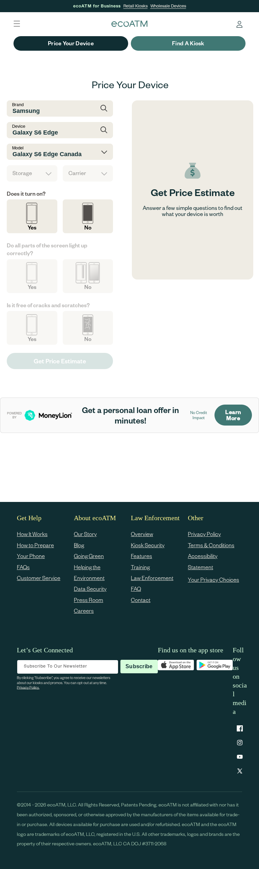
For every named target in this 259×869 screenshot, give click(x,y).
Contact (140, 599)
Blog (79, 545)
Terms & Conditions (211, 545)
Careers (84, 610)
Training (140, 567)
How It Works (32, 533)
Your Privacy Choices (213, 579)
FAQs (23, 567)
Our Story (85, 533)
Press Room (88, 599)
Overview (142, 533)
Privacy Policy (204, 533)
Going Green (89, 555)
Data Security (90, 588)
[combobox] (60, 108)
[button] (16, 23)
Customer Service (38, 577)
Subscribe (138, 666)
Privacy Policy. (28, 687)
